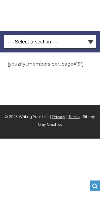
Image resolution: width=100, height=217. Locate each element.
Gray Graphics (50, 124)
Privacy (58, 116)
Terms (73, 116)
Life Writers (50, 14)
